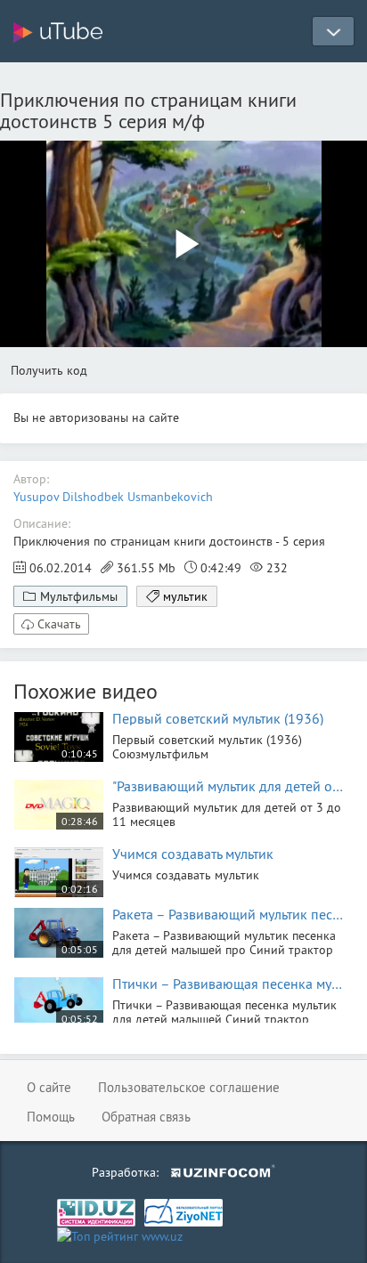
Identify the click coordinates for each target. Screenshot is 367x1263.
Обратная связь (146, 1116)
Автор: (31, 479)
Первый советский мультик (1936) (217, 718)
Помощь (51, 1116)
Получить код (49, 370)
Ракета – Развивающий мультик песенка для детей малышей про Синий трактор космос (228, 914)
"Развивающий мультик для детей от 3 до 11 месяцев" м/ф (228, 786)
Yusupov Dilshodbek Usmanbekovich (113, 497)
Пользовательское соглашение (189, 1087)
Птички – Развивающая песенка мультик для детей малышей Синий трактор (228, 983)
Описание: (41, 523)
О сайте (49, 1087)
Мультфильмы (79, 596)
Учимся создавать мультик (192, 853)
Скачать (59, 624)
